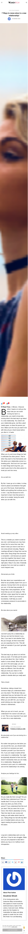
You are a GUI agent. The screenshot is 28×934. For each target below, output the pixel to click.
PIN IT (15, 443)
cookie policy (14, 927)
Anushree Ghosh (16, 18)
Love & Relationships (14, 10)
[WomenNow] (14, 2)
